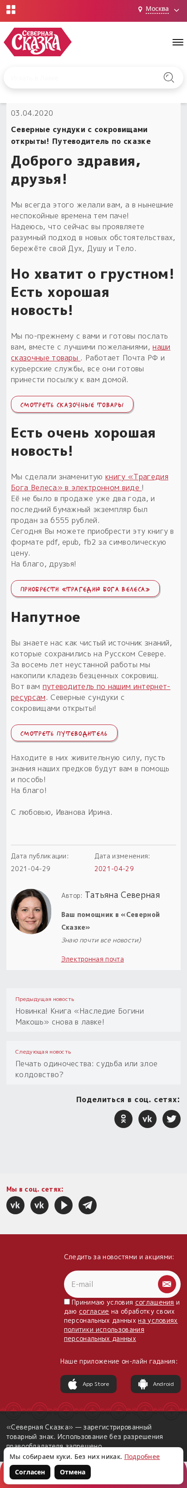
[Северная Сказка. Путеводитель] (39, 1205)
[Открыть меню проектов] (10, 9)
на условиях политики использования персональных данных (121, 1329)
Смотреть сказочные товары (72, 404)
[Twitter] (171, 1119)
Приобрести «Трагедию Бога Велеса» (85, 588)
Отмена (72, 1472)
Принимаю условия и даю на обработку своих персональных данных (122, 1320)
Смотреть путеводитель (64, 732)
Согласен (30, 1472)
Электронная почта (92, 959)
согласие (94, 1311)
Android (163, 1384)
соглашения (154, 1302)
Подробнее (142, 1456)
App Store (96, 1384)
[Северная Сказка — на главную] (37, 42)
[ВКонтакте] (147, 1119)
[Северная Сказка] (15, 1205)
